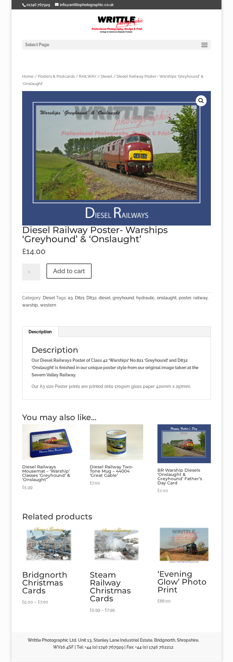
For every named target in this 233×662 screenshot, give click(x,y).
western (48, 305)
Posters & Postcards (56, 76)
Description (40, 331)
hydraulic (145, 297)
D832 (91, 297)
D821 (79, 297)
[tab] (40, 332)
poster (185, 297)
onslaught (167, 297)
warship (30, 305)
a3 (70, 297)
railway (200, 297)
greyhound (123, 297)
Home (28, 76)
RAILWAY (87, 76)
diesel (104, 297)
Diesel (106, 76)
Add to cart (69, 271)
